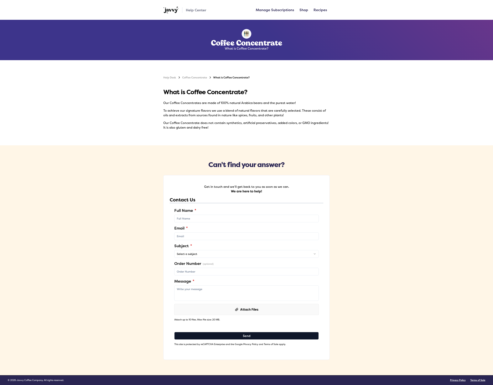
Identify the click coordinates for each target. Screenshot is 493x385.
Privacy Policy (458, 380)
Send (246, 336)
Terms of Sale (477, 380)
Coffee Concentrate (194, 77)
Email (181, 228)
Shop (303, 9)
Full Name (185, 210)
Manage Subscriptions (275, 9)
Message (184, 281)
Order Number (194, 263)
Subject (183, 245)
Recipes (320, 9)
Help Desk (169, 77)
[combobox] (246, 254)
